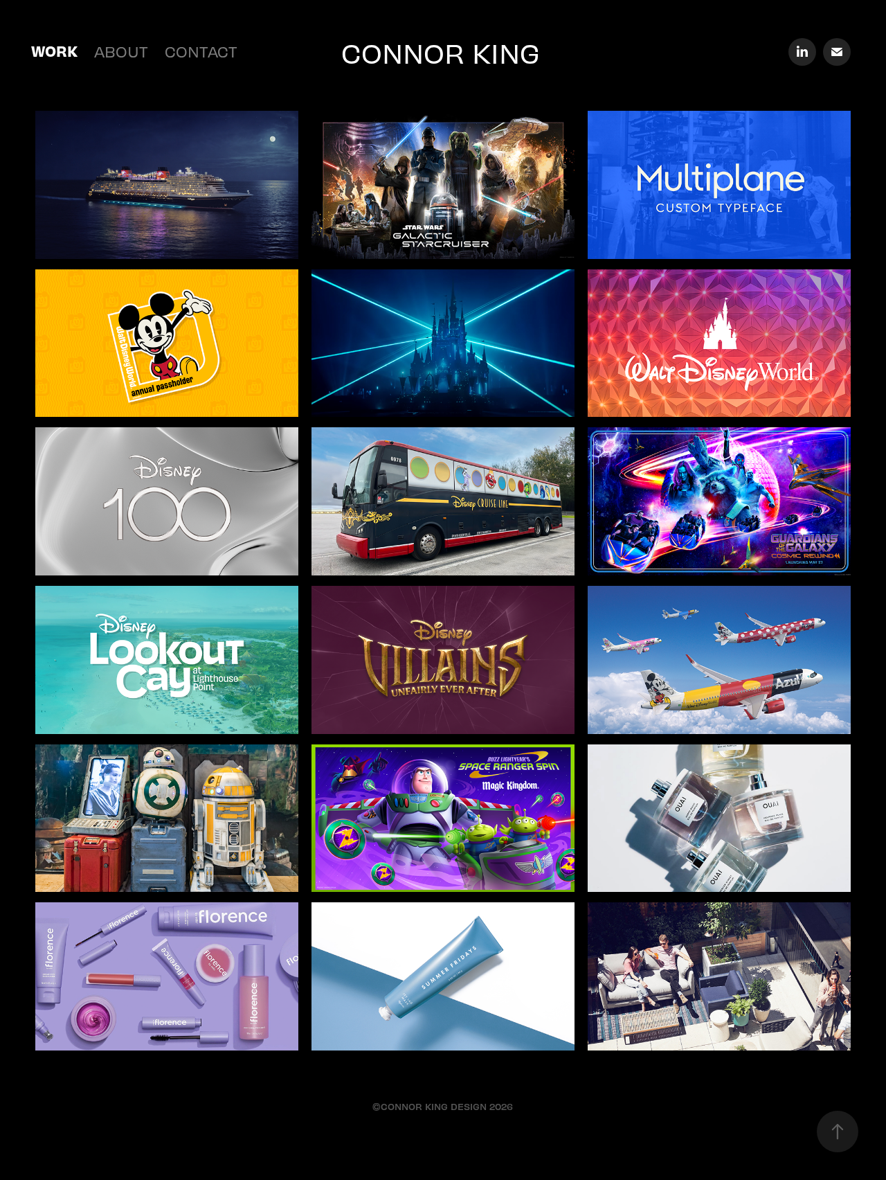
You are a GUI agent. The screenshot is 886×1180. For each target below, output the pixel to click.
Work (54, 50)
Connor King (440, 52)
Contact (201, 51)
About (121, 51)
